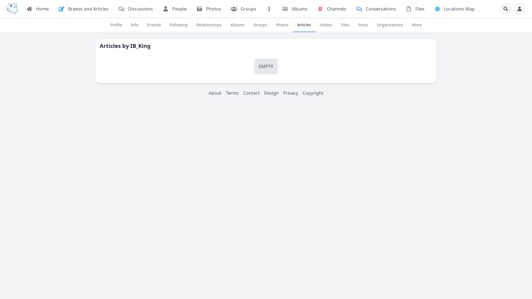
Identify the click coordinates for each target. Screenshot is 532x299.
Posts (363, 24)
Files (345, 24)
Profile (116, 24)
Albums (238, 24)
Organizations (390, 24)
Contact (251, 93)
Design (271, 93)
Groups (260, 24)
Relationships (209, 24)
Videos (326, 24)
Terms (232, 93)
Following (179, 24)
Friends (154, 24)
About (215, 93)
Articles (304, 24)
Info (134, 24)
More (417, 24)
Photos (282, 24)
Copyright (313, 93)
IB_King (140, 46)
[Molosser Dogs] (12, 8)
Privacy (290, 93)
